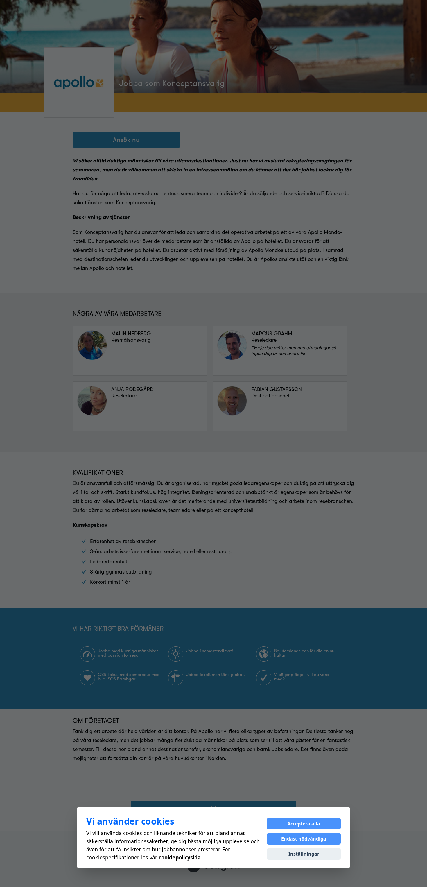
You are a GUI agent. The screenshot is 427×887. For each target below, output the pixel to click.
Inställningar (303, 854)
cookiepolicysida (180, 857)
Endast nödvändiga (303, 839)
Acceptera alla (303, 823)
